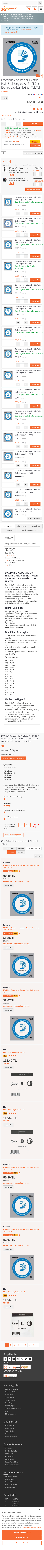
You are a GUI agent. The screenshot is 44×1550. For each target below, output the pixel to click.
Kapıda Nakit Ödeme (11, 1462)
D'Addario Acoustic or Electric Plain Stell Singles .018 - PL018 (28, 433)
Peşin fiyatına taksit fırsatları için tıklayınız (28, 112)
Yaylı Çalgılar (9, 1403)
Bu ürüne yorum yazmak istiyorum (13, 758)
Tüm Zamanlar (9, 848)
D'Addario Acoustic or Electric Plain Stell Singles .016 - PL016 (28, 391)
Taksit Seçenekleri (29, 530)
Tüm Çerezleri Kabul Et (22, 1532)
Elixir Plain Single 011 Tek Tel (14, 1292)
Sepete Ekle (33, 124)
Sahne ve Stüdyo (10, 1392)
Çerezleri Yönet (22, 1543)
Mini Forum (21, 526)
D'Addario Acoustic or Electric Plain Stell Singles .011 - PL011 (28, 286)
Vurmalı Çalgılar (10, 1400)
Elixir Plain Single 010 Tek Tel (14, 1110)
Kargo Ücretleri (10, 1434)
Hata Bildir (35, 526)
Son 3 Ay (21, 852)
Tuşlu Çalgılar (9, 1397)
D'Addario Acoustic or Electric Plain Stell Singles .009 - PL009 (28, 241)
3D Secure (8, 1448)
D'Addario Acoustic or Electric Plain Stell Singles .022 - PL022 (28, 491)
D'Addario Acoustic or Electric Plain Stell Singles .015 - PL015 (28, 371)
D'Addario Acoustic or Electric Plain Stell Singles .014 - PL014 (28, 350)
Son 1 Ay (38, 856)
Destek (9, 530)
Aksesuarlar (9, 1395)
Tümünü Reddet (22, 1538)
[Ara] (40, 3)
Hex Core (12, 555)
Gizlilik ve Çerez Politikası (31, 1528)
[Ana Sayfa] (9, 9)
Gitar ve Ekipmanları (11, 1389)
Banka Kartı (9, 1454)
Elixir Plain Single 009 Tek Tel (14, 1052)
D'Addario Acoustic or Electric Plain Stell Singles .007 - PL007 (28, 198)
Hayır (27, 825)
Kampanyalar (9, 1425)
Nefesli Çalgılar (10, 1406)
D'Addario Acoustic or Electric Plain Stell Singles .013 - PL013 (28, 328)
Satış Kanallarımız (11, 1485)
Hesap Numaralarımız (12, 1465)
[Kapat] (39, 1509)
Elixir (5, 1050)
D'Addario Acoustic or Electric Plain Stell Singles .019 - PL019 (28, 452)
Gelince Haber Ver (34, 519)
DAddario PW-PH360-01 (17, 179)
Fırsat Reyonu (9, 1428)
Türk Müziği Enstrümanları (13, 1408)
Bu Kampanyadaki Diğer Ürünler (13, 119)
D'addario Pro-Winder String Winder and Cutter (18, 169)
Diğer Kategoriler (10, 1414)
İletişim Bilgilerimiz (11, 1482)
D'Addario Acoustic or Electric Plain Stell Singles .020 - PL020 (28, 472)
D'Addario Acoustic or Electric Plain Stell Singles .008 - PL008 (28, 219)
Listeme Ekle (28, 153)
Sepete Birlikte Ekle (33, 189)
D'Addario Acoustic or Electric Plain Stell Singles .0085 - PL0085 (28, 510)
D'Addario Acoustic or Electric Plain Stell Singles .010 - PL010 (28, 262)
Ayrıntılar (8, 526)
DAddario (4, 92)
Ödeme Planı (9, 1459)
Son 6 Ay (11, 852)
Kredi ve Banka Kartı (11, 1451)
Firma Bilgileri (9, 1479)
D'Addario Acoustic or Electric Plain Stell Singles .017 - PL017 (28, 412)
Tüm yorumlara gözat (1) (13, 835)
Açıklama (9, 538)
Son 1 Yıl (21, 848)
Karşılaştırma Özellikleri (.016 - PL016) (20, 544)
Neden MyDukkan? (11, 1476)
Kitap (7, 1411)
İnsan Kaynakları (10, 1487)
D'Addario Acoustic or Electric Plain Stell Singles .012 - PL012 (28, 307)
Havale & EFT (9, 1456)
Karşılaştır (38, 153)
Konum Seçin (35, 145)
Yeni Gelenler (9, 1431)
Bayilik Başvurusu (11, 1437)
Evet (21, 825)
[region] (22, 1526)
